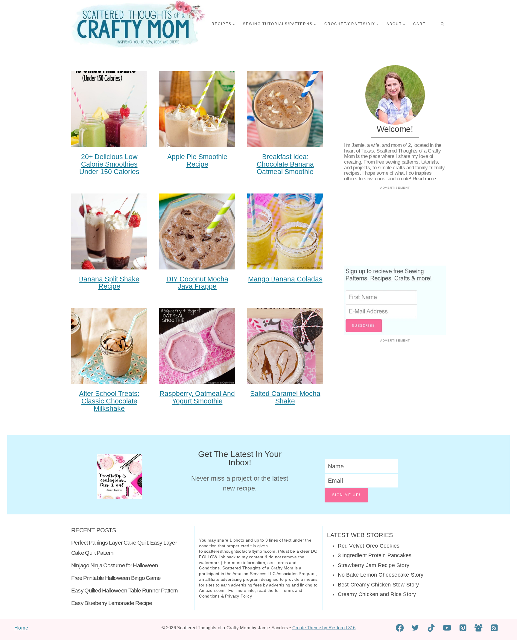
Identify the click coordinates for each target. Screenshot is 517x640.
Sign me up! (346, 495)
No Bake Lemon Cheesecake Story (381, 575)
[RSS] (494, 628)
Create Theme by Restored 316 (324, 627)
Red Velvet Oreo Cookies (369, 546)
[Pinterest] (463, 628)
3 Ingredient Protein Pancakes (375, 555)
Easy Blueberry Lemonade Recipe (111, 603)
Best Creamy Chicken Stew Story (378, 585)
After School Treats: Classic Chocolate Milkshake (109, 401)
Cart (419, 24)
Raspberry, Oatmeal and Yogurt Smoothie (197, 397)
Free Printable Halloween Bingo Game (116, 578)
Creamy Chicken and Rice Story (377, 594)
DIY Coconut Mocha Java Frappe (197, 282)
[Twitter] (415, 628)
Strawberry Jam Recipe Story (373, 565)
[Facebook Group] (478, 628)
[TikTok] (431, 628)
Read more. (425, 179)
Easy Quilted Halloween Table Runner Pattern (124, 590)
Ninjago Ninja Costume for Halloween (114, 565)
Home (21, 627)
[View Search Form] (442, 24)
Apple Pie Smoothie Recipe (197, 160)
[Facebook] (400, 628)
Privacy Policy (238, 596)
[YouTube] (447, 628)
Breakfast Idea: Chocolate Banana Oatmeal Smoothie (285, 164)
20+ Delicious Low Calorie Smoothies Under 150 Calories (109, 164)
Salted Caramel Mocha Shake (285, 397)
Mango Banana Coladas (285, 279)
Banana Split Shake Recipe (109, 282)
